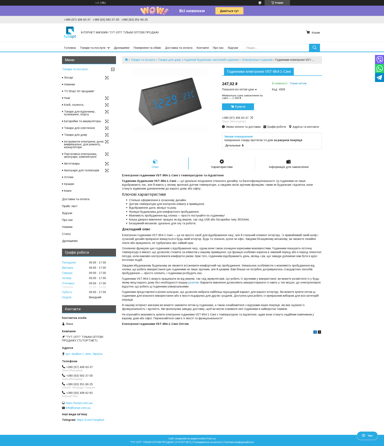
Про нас (218, 47)
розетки (193, 282)
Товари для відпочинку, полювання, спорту (79, 113)
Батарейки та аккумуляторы (82, 121)
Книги (67, 190)
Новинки (69, 84)
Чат (370, 435)
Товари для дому (169, 59)
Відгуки (233, 47)
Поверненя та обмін (147, 47)
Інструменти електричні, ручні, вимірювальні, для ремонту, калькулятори (84, 144)
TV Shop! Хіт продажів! (79, 91)
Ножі (67, 98)
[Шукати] (314, 48)
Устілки (68, 177)
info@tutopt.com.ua (78, 407)
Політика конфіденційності (239, 442)
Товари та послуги (92, 47)
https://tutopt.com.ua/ (79, 403)
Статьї (66, 233)
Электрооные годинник (257, 59)
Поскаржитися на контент (207, 442)
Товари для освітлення (79, 128)
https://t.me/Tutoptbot (90, 419)
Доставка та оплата (178, 47)
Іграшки (69, 184)
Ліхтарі (68, 77)
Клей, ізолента (73, 104)
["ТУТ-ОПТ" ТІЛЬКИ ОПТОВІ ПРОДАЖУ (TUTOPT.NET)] (70, 32)
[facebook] (315, 332)
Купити (240, 106)
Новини (67, 226)
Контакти (202, 47)
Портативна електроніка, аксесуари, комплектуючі (80, 155)
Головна (70, 47)
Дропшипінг (122, 47)
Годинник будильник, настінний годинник (211, 59)
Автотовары (72, 163)
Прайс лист (70, 206)
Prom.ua (211, 438)
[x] (319, 332)
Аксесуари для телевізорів (81, 170)
